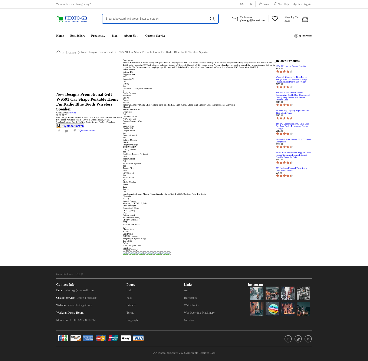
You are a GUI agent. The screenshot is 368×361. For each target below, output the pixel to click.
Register (307, 4)
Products (97, 35)
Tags (212, 352)
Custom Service (155, 35)
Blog (115, 35)
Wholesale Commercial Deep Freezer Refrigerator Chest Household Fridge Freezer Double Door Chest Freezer (291, 79)
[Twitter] (298, 338)
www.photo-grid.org (79, 4)
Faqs (129, 297)
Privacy (131, 305)
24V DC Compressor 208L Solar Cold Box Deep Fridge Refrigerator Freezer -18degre (292, 126)
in (308, 339)
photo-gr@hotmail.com (79, 290)
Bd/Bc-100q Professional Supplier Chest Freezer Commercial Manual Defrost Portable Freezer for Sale (293, 154)
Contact (266, 4)
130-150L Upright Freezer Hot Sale (291, 66)
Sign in (296, 4)
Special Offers (305, 36)
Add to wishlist (88, 130)
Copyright (132, 320)
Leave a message (86, 297)
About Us (130, 35)
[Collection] (275, 19)
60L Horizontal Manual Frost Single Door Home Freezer (291, 169)
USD (243, 4)
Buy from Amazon (73, 126)
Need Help (283, 4)
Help (129, 290)
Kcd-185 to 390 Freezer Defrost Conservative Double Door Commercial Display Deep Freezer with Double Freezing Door (293, 96)
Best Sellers (77, 35)
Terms (130, 312)
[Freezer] (73, 19)
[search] (212, 18)
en (250, 4)
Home (60, 35)
